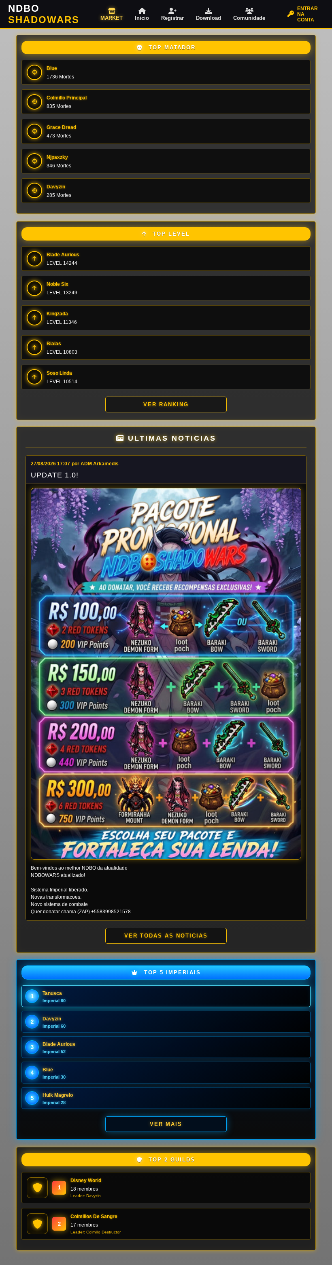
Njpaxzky (57, 157)
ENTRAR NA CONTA (307, 14)
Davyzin (56, 187)
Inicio (142, 18)
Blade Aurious (63, 255)
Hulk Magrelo (58, 1095)
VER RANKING (166, 404)
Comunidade (249, 18)
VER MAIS (166, 1124)
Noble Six (57, 284)
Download (208, 18)
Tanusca (52, 993)
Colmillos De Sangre (93, 1216)
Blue (52, 68)
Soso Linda (59, 373)
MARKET (111, 18)
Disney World (85, 1180)
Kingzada (57, 314)
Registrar (172, 18)
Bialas (54, 343)
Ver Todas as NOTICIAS (166, 936)
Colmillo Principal (67, 98)
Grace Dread (61, 127)
